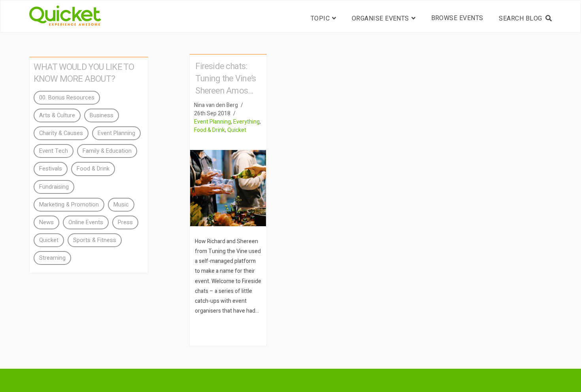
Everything (246, 122)
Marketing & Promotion (69, 205)
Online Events (85, 222)
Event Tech (53, 151)
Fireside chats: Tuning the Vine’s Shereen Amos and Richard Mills (226, 84)
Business (101, 115)
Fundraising (54, 187)
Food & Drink (209, 130)
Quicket (236, 130)
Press (125, 222)
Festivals (50, 169)
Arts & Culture (57, 115)
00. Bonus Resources (66, 98)
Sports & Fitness (94, 240)
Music (121, 205)
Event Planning (212, 122)
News (46, 222)
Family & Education (107, 151)
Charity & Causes (61, 133)
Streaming (52, 258)
